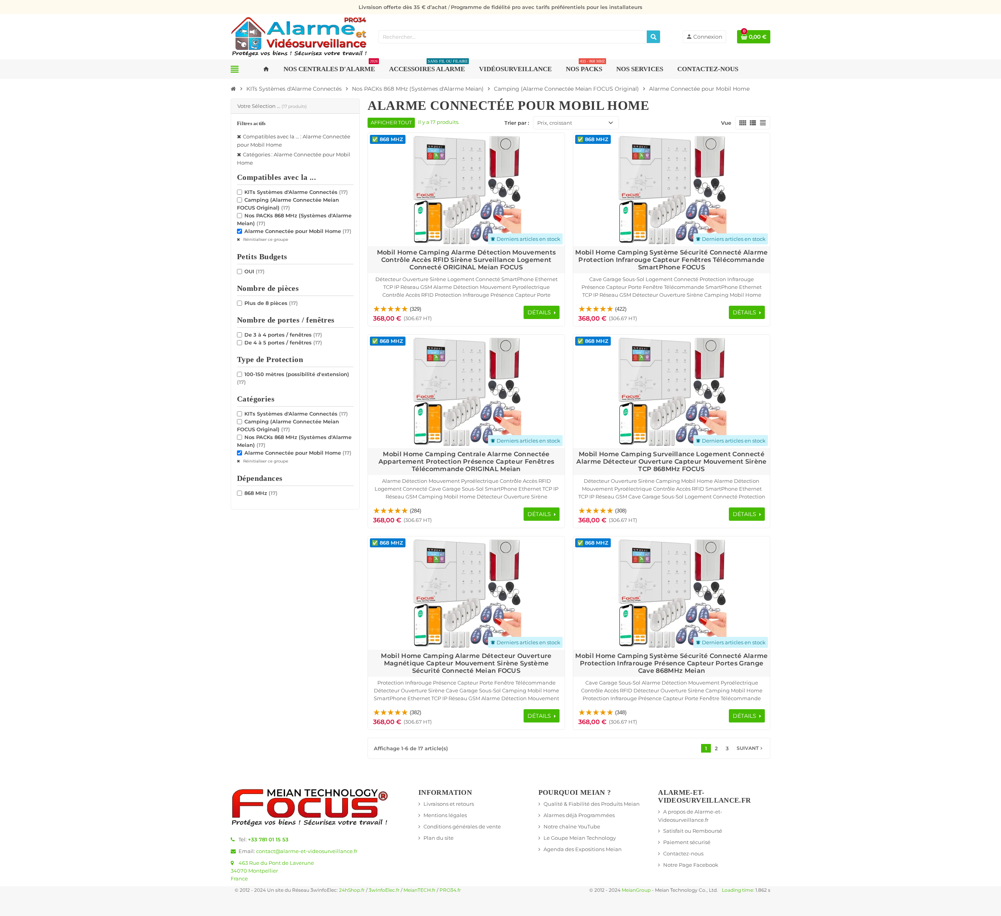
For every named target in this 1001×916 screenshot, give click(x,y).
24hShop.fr (352, 890)
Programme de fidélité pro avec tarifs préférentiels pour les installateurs (546, 7)
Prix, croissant (554, 123)
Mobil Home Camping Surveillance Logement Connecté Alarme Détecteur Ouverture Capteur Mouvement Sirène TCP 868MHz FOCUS (671, 461)
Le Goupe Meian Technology (580, 838)
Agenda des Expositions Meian (583, 849)
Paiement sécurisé (686, 842)
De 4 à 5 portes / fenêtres (283, 342)
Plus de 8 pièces (271, 302)
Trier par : (516, 123)
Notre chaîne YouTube (572, 826)
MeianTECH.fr (420, 890)
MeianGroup (636, 890)
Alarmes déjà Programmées (579, 815)
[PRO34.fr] (299, 36)
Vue (726, 123)
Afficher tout (391, 122)
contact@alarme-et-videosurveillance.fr (306, 851)
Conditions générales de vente (462, 826)
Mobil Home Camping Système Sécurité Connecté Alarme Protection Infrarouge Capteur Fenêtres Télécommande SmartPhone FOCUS (671, 260)
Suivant (750, 748)
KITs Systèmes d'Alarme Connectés (296, 191)
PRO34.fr (450, 890)
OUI (254, 271)
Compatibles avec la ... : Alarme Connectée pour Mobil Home (293, 140)
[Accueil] (233, 89)
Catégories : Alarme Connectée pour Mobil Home (293, 158)
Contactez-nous (683, 853)
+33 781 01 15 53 (268, 839)
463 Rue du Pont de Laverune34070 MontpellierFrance (272, 871)
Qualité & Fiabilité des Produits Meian (592, 804)
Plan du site (438, 838)
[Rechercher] (653, 36)
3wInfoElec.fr (384, 890)
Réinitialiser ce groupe (265, 239)
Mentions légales (445, 815)
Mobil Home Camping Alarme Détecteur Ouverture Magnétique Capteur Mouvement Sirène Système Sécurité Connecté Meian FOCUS (466, 663)
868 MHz (261, 492)
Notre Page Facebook (690, 865)
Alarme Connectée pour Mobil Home (298, 231)
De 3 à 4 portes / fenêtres (283, 334)
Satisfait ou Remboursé (692, 831)
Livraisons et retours (448, 804)
